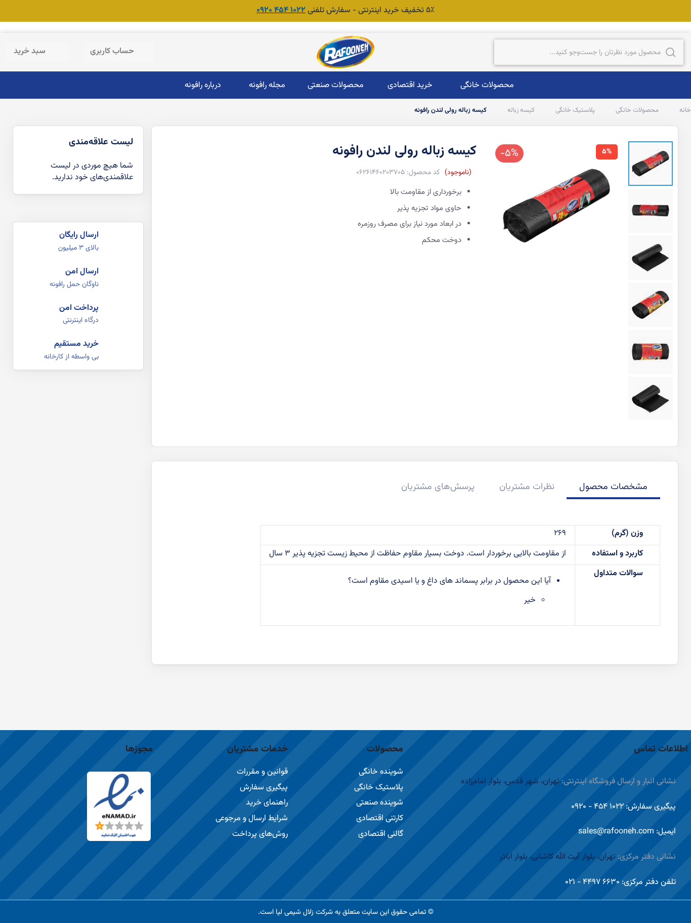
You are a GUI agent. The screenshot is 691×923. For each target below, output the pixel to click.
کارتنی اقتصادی (379, 818)
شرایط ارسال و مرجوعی (251, 818)
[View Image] (650, 163)
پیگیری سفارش (264, 787)
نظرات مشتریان (526, 487)
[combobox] (588, 52)
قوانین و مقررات (262, 772)
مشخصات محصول (613, 487)
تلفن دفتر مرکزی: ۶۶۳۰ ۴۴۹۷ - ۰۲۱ (620, 882)
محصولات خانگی (636, 110)
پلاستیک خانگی (574, 110)
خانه (684, 110)
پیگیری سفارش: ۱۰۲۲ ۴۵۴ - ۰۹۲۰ (623, 806)
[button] (117, 52)
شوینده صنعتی (379, 802)
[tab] (613, 488)
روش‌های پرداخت (260, 834)
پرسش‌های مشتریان (437, 487)
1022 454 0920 (281, 10)
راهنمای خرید (267, 802)
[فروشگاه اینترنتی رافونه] (345, 52)
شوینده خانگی (381, 772)
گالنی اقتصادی (380, 834)
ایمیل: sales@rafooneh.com (627, 831)
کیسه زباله (520, 110)
